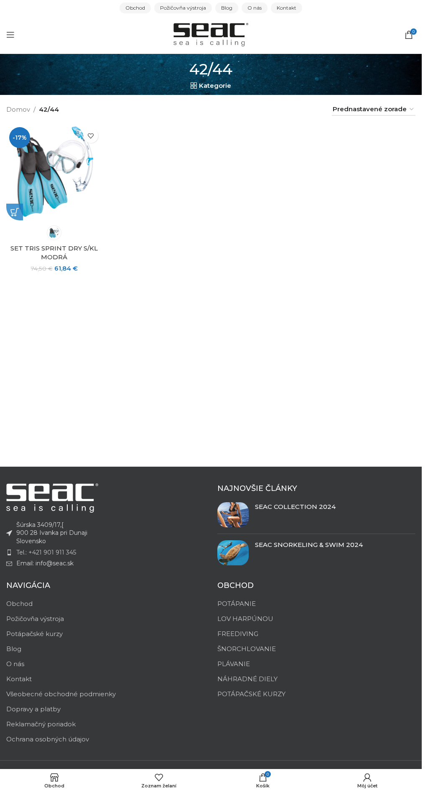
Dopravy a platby (33, 709)
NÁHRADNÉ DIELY (247, 679)
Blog (13, 649)
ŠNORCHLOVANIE (246, 649)
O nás (15, 664)
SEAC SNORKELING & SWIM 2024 (309, 545)
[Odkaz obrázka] (52, 497)
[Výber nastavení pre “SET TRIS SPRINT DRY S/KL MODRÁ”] (14, 212)
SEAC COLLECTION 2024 (295, 507)
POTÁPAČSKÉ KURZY (251, 694)
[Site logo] (210, 34)
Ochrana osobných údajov (47, 739)
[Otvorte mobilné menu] (10, 34)
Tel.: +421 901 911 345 (46, 552)
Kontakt (19, 679)
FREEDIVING (237, 634)
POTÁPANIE (236, 604)
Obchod (19, 604)
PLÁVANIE (233, 664)
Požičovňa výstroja (35, 619)
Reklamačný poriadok (41, 724)
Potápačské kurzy (34, 634)
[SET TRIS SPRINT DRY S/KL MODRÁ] (54, 172)
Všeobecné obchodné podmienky (61, 694)
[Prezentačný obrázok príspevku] (233, 514)
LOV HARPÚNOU (245, 619)
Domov (18, 109)
